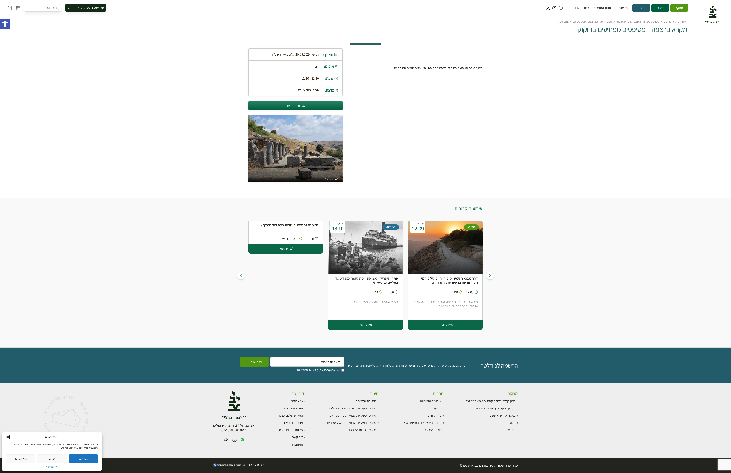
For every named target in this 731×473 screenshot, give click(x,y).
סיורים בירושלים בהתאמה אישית (421, 422)
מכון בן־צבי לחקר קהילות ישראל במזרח (490, 401)
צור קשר (297, 437)
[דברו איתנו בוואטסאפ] (242, 440)
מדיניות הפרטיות (307, 370)
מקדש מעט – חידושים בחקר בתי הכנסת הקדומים (633, 22)
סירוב (52, 458)
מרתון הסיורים (432, 430)
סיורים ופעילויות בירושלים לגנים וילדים (352, 408)
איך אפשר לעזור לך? (90, 8)
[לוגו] (712, 12)
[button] (5, 24)
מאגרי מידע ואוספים (502, 415)
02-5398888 (229, 430)
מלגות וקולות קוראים (289, 430)
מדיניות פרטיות (52, 466)
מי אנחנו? (621, 8)
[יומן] (18, 8)
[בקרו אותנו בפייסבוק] (561, 8)
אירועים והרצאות (430, 401)
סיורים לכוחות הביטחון (362, 430)
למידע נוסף (446, 325)
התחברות (297, 444)
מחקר (679, 8)
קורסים (667, 22)
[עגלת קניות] (10, 8)
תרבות (660, 8)
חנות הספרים (602, 8)
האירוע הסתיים (296, 106)
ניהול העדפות (21, 458)
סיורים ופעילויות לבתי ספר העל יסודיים (351, 422)
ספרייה (510, 430)
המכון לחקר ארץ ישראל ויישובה (495, 408)
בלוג (586, 8)
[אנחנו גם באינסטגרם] (548, 8)
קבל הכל (83, 458)
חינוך (641, 8)
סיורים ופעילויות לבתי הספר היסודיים (353, 415)
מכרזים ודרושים (293, 422)
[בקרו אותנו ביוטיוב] (554, 8)
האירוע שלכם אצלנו (290, 415)
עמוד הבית (681, 22)
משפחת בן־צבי (293, 408)
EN (577, 8)
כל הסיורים (434, 415)
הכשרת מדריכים (365, 401)
